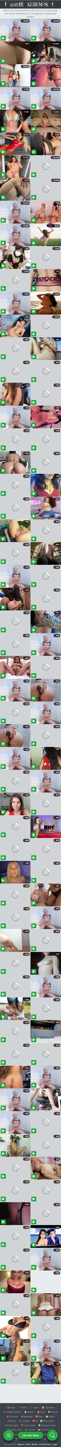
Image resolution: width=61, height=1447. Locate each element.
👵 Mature (29, 1412)
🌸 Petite (50, 1416)
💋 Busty (12, 1421)
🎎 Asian (11, 1407)
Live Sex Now (30, 1435)
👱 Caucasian (48, 1407)
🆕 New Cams (47, 1421)
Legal (55, 1444)
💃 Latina (34, 1407)
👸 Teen (41, 1412)
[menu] (8, 1435)
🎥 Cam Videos (46, 1434)
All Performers (45, 1444)
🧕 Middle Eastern (12, 1412)
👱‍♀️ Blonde (53, 1412)
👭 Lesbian (24, 1421)
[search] (52, 1435)
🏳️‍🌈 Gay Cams (11, 1425)
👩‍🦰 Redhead (27, 1416)
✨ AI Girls (30, 1429)
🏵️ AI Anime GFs (46, 1429)
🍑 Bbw (39, 1416)
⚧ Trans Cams (28, 1425)
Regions (21, 1444)
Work (28, 1444)
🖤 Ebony (22, 1407)
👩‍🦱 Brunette (12, 1416)
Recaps (35, 1444)
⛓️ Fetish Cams (14, 1429)
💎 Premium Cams (47, 1425)
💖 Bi (34, 1421)
